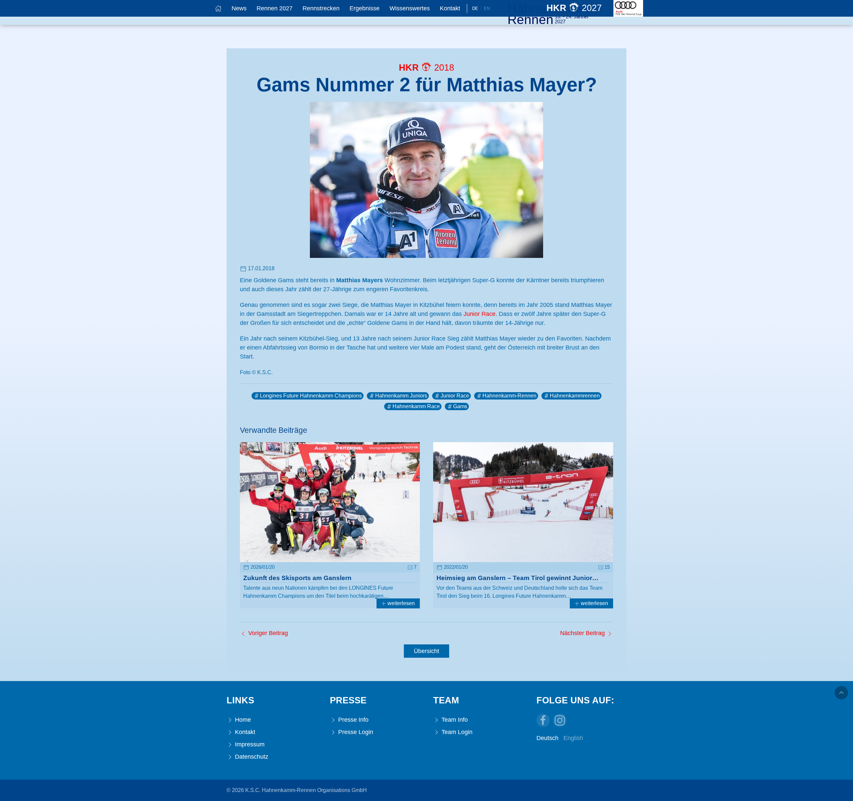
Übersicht (426, 651)
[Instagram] (559, 720)
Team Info (454, 719)
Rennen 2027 (275, 8)
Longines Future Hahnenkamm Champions (311, 396)
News (239, 8)
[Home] (218, 8)
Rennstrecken (321, 8)
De (475, 8)
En (487, 8)
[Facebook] (543, 720)
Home (242, 719)
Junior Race (479, 314)
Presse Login (355, 732)
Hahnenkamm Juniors (401, 396)
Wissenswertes (410, 8)
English (573, 738)
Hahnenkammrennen (575, 396)
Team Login (456, 732)
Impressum (249, 744)
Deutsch (547, 738)
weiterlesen (400, 603)
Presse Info (353, 719)
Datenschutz (250, 756)
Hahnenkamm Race (416, 406)
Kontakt (450, 8)
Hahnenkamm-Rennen (509, 396)
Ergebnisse (365, 8)
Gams (460, 406)
